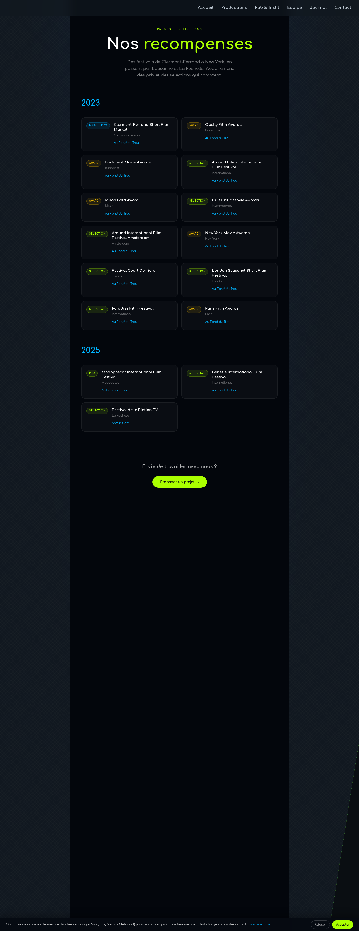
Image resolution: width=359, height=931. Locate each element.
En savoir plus (259, 924)
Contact (343, 7)
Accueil (205, 7)
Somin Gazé (121, 423)
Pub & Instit (267, 7)
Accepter (342, 924)
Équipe (294, 7)
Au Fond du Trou (126, 143)
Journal (318, 7)
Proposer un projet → (179, 482)
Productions (234, 7)
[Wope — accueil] (14, 8)
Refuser (320, 924)
